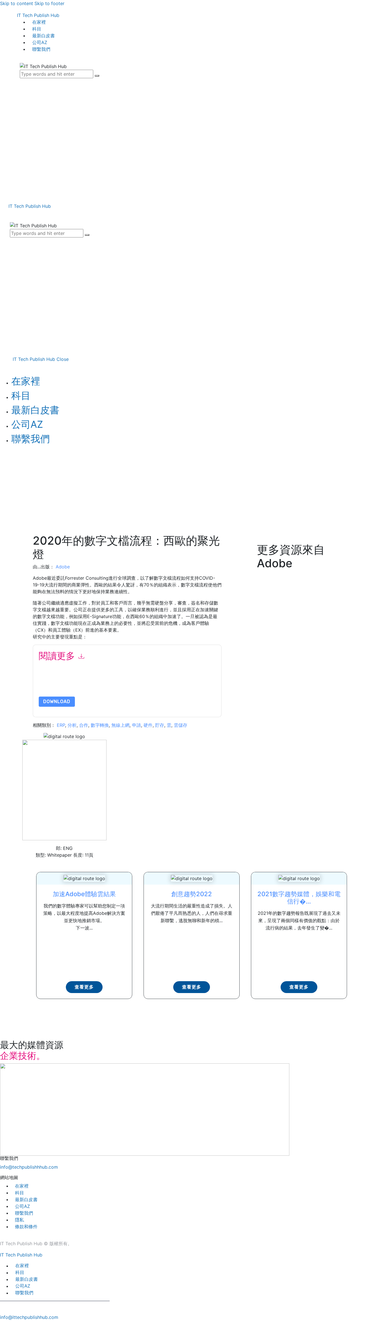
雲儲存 (180, 725)
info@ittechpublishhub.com (29, 1317)
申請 (136, 725)
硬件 (148, 725)
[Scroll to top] (3, 1327)
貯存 (159, 725)
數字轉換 (100, 725)
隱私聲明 (167, 683)
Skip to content (16, 3)
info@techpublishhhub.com (29, 1167)
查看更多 (84, 987)
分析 (72, 725)
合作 (83, 725)
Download (56, 701)
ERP (61, 725)
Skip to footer (49, 3)
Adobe (63, 567)
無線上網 (120, 725)
